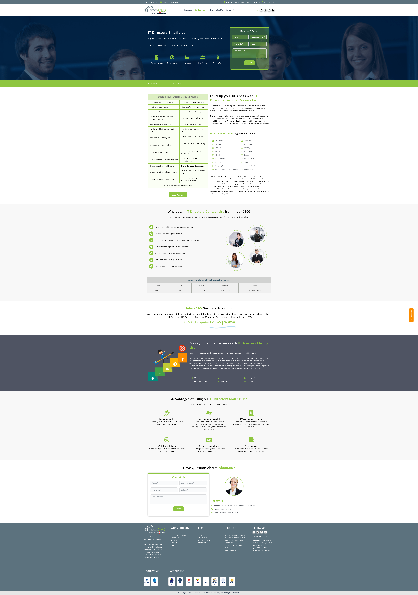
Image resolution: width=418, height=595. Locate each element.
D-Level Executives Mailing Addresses (178, 186)
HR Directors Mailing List (159, 107)
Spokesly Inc (218, 593)
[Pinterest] (269, 10)
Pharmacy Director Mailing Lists (192, 112)
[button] (257, 10)
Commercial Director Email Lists (192, 124)
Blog (211, 10)
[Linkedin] (273, 10)
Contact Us (230, 10)
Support (174, 543)
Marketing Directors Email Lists (192, 102)
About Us (219, 10)
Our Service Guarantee (179, 535)
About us (174, 540)
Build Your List (230, 550)
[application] (206, 10)
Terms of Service (204, 540)
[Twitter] (265, 10)
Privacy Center (203, 535)
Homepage (188, 10)
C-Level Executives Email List (235, 535)
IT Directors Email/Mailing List (192, 118)
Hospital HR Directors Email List (161, 102)
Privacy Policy (203, 538)
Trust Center (202, 543)
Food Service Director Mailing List (162, 112)
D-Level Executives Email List (166, 84)
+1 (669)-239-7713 (260, 548)
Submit (249, 63)
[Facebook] (261, 10)
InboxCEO (150, 84)
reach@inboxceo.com (262, 550)
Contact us (175, 538)
